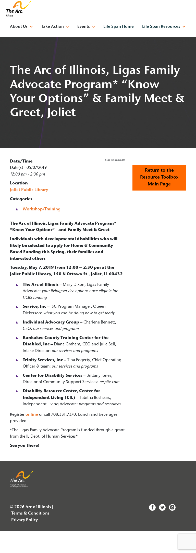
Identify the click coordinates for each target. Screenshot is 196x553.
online (32, 415)
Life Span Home (118, 27)
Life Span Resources (161, 27)
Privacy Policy (24, 520)
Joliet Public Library (29, 190)
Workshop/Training (41, 209)
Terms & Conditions (30, 513)
